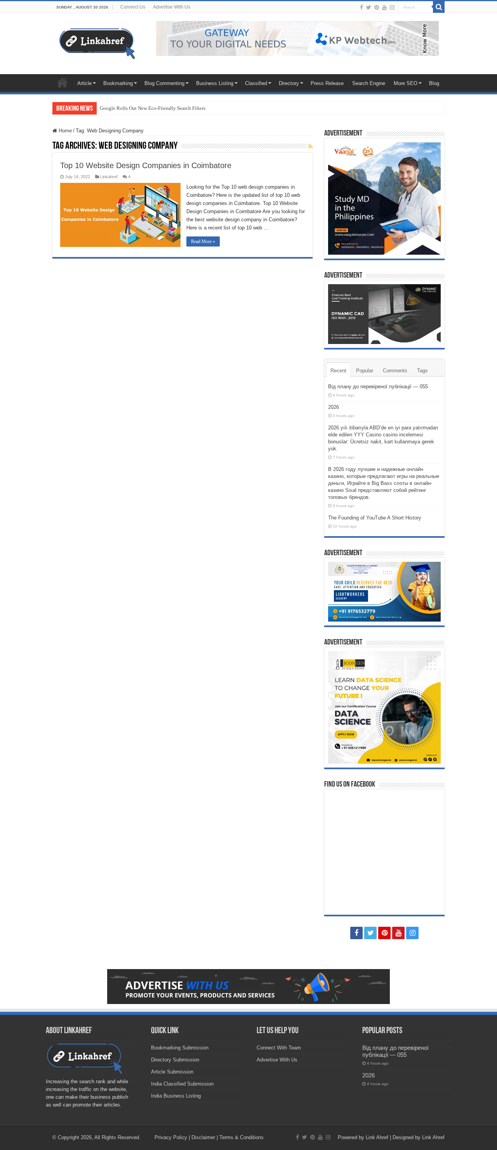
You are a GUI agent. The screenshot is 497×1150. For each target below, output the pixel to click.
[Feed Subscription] (310, 146)
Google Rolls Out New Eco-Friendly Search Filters (152, 108)
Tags (422, 370)
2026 (333, 407)
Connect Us (132, 7)
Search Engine (368, 83)
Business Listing (214, 83)
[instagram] (392, 7)
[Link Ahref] (97, 42)
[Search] (439, 7)
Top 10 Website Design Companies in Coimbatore (145, 165)
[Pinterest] (377, 7)
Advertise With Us (171, 7)
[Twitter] (368, 7)
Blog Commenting (164, 83)
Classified (256, 83)
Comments (395, 370)
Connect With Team (279, 1048)
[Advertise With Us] (248, 986)
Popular (364, 370)
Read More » (203, 241)
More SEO (405, 83)
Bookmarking (118, 83)
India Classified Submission (182, 1084)
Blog (434, 83)
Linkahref (109, 176)
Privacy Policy (171, 1137)
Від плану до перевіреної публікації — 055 (378, 386)
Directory (289, 83)
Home (62, 82)
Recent (338, 370)
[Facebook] (361, 7)
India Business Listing (176, 1096)
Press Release (327, 83)
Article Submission (172, 1072)
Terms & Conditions (241, 1137)
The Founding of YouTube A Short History (374, 518)
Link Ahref (377, 1137)
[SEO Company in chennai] (297, 38)
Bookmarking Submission (180, 1048)
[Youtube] (384, 7)
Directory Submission (175, 1060)
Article (84, 83)
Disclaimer (203, 1137)
